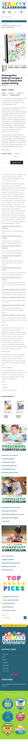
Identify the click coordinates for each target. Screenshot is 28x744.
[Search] (25, 617)
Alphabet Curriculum (11, 597)
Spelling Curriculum (9, 566)
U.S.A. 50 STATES (7, 556)
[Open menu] (14, 21)
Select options (10, 402)
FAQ (3, 657)
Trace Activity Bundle (11, 600)
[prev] (23, 75)
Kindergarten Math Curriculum (13, 514)
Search (3, 615)
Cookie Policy (5, 668)
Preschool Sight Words (10, 472)
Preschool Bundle (8, 459)
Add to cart (17, 162)
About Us (5, 659)
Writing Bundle (7, 570)
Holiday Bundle (8, 603)
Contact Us (5, 662)
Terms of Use (6, 671)
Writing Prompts (9, 610)
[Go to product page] (8, 405)
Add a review (22, 85)
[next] (26, 75)
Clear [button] (15, 156)
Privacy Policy (6, 665)
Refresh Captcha (6, 150)
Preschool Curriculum (9, 455)
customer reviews (12, 85)
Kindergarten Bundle (9, 511)
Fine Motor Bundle (8, 462)
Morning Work (8, 607)
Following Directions (9, 466)
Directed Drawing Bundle (11, 563)
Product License (6, 153)
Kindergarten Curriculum (11, 507)
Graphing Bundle (8, 559)
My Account (5, 654)
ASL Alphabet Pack (8, 469)
